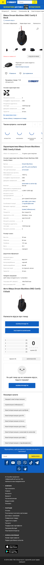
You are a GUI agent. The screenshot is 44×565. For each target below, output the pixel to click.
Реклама (8, 503)
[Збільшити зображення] (37, 29)
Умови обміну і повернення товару (14, 118)
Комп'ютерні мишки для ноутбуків (16, 410)
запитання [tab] (30, 359)
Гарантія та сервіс (11, 520)
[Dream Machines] (8, 93)
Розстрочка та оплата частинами (16, 513)
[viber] (25, 462)
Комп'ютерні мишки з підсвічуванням (18, 443)
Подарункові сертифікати (13, 525)
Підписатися (35, 456)
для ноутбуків (32, 167)
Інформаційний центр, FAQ (14, 479)
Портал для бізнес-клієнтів (14, 540)
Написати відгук (22, 324)
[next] (39, 124)
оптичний (25, 170)
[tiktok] (31, 462)
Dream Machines (27, 164)
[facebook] (7, 462)
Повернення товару (11, 518)
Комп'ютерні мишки (22, 67)
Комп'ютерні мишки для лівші (15, 426)
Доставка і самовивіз (12, 515)
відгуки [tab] (12, 359)
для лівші (32, 201)
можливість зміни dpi (29, 183)
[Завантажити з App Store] (11, 547)
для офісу (25, 201)
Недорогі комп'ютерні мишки (15, 399)
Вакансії (8, 496)
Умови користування (12, 538)
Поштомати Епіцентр (12, 530)
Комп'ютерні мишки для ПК (14, 415)
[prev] (34, 124)
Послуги (8, 523)
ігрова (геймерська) (28, 209)
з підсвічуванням (28, 203)
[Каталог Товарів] (3, 2)
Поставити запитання (22, 330)
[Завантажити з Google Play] (11, 551)
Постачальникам (11, 498)
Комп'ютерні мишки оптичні (14, 421)
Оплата (7, 510)
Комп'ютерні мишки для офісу (15, 437)
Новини (7, 491)
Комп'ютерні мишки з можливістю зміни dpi (20, 432)
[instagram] (19, 462)
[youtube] (13, 462)
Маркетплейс (9, 501)
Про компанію (10, 488)
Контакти (8, 493)
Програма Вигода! (11, 528)
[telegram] (37, 462)
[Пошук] (34, 2)
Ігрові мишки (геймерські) (14, 404)
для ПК (24, 167)
